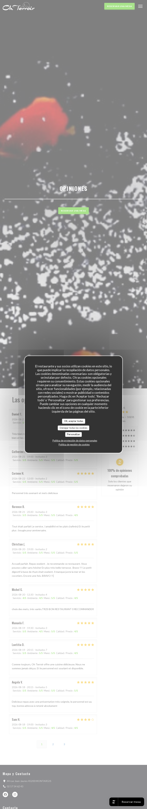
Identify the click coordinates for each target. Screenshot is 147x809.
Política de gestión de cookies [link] (74, 444)
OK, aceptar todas (73, 421)
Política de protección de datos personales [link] (75, 440)
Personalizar (73, 434)
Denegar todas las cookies (73, 427)
